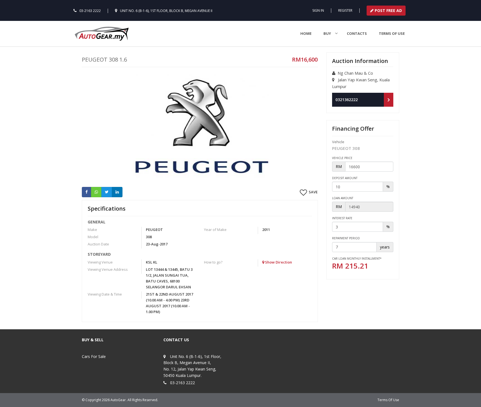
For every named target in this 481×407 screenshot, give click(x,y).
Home (305, 33)
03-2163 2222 (90, 10)
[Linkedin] (117, 192)
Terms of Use (392, 33)
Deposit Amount (344, 178)
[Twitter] (106, 192)
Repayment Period (346, 238)
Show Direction (278, 262)
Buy (327, 33)
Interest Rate (342, 218)
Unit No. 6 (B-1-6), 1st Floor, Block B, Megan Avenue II (166, 10)
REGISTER (345, 10)
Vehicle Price (342, 158)
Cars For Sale (94, 356)
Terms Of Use (388, 400)
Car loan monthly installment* (357, 258)
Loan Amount (342, 198)
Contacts (357, 33)
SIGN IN (318, 10)
